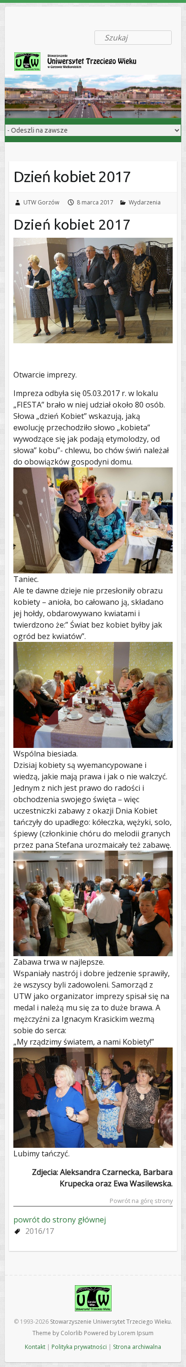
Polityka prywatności (79, 1347)
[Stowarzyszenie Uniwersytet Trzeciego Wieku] (81, 63)
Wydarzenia (145, 202)
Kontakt (35, 1347)
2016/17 (39, 1231)
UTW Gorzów (41, 202)
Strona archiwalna (137, 1347)
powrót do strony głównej (59, 1219)
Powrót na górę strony (141, 1201)
